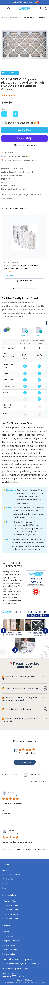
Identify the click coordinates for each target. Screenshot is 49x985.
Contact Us (7, 879)
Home (5, 870)
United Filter (13, 982)
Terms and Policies (24, 980)
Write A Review (25, 762)
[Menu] (3, 8)
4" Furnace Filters (10, 914)
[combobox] (36, 781)
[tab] (13, 288)
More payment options (24, 145)
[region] (24, 370)
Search (5, 931)
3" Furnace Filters (10, 910)
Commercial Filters (11, 874)
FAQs (4, 883)
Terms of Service (10, 949)
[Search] (8, 8)
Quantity (5, 109)
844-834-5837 (9, 976)
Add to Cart (24, 130)
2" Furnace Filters (10, 905)
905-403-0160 (9, 973)
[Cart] (46, 8)
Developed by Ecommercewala (33, 982)
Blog (4, 888)
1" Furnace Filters (9, 901)
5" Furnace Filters (10, 918)
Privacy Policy (8, 945)
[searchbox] (13, 774)
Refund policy (8, 954)
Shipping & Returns (11, 940)
